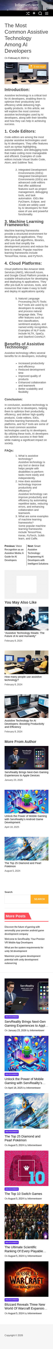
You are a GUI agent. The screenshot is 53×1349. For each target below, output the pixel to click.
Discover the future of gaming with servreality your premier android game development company (24, 930)
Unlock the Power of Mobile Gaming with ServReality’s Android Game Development (26, 819)
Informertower (26, 5)
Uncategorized (11, 1017)
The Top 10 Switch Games (23, 1194)
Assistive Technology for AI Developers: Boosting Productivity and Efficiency (24, 723)
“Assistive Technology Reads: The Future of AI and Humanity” (24, 635)
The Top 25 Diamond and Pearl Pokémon (22, 1138)
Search (9, 892)
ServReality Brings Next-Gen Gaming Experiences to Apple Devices (26, 1025)
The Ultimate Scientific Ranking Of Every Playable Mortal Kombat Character (24, 1251)
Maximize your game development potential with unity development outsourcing (22, 959)
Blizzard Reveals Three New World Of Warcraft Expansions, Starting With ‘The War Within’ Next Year (26, 1310)
